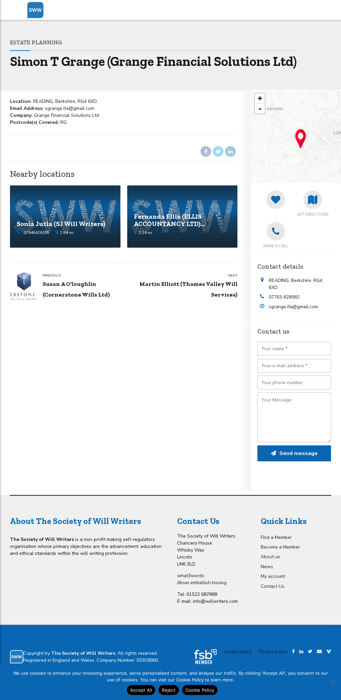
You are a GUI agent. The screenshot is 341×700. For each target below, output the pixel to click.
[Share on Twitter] (218, 151)
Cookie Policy (199, 690)
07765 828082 (284, 297)
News (267, 567)
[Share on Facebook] (205, 151)
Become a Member (280, 547)
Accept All (141, 690)
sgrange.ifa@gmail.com (293, 307)
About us (270, 557)
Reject (168, 690)
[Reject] (332, 682)
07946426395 (36, 232)
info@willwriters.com (215, 601)
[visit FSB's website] (205, 656)
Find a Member (276, 537)
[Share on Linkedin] (230, 151)
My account (273, 576)
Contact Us (272, 586)
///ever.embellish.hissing (201, 583)
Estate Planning (36, 42)
